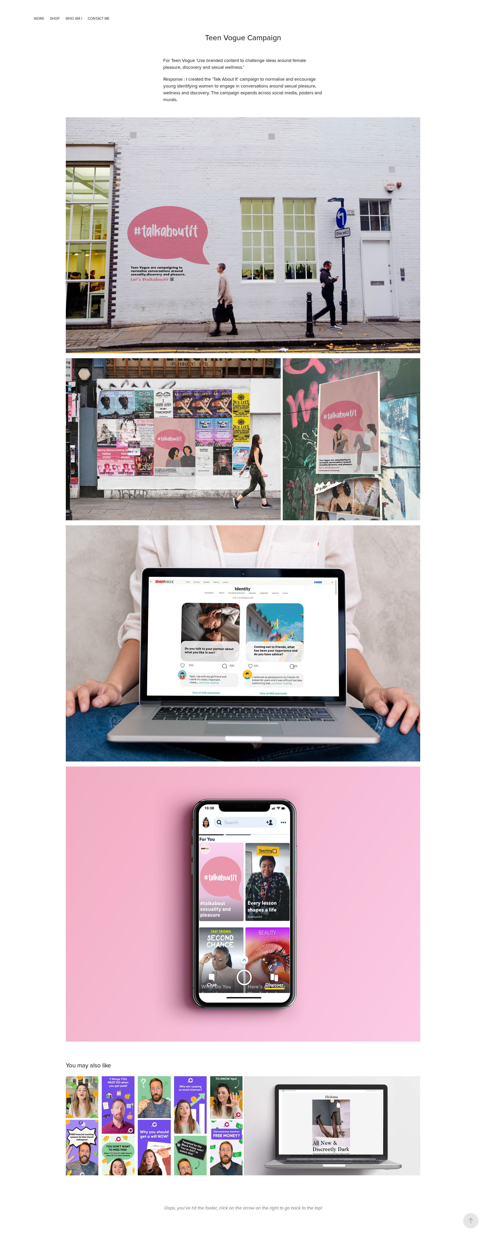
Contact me (98, 18)
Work (39, 18)
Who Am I (74, 18)
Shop (54, 18)
